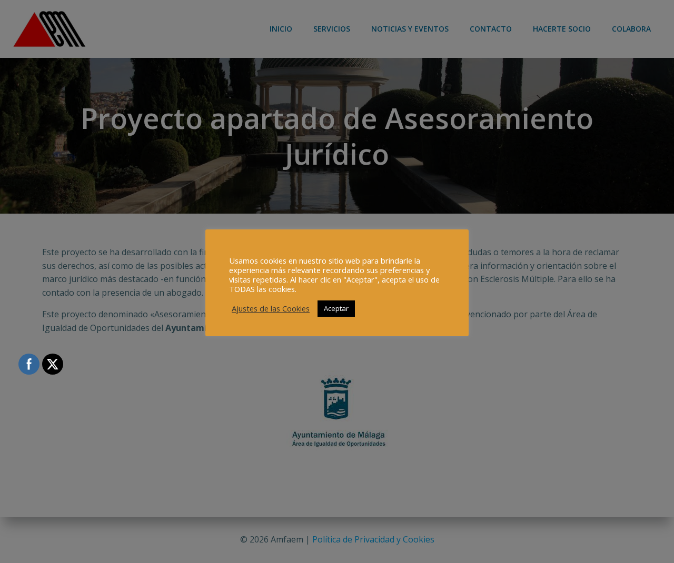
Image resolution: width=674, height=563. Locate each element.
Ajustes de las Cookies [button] (271, 308)
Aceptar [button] (336, 308)
